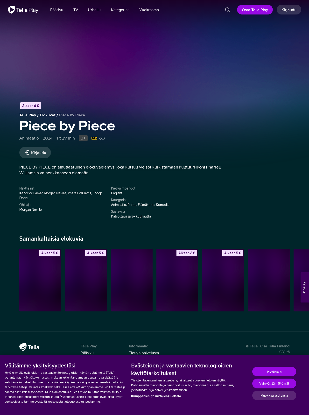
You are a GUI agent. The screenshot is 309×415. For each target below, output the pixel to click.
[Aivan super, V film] (269, 280)
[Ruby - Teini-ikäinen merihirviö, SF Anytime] (86, 280)
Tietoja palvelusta (144, 353)
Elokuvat (48, 115)
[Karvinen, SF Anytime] (40, 280)
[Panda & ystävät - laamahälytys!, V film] (132, 280)
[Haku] (227, 9)
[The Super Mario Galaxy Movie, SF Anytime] (177, 280)
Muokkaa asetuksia (274, 395)
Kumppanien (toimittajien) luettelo (156, 396)
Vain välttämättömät (274, 383)
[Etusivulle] (23, 10)
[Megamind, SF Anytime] (223, 280)
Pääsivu (87, 353)
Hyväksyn (274, 371)
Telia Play (27, 115)
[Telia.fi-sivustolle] (29, 347)
